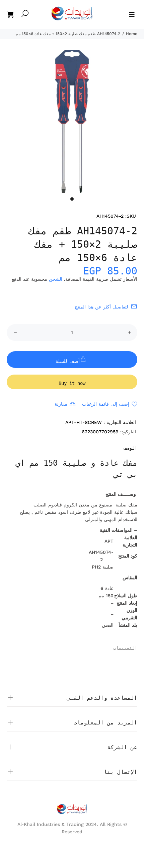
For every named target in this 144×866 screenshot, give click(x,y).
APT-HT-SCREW (83, 422)
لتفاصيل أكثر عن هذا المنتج (101, 306)
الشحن (55, 279)
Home (131, 33)
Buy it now (72, 383)
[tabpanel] (72, 121)
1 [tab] (72, 199)
